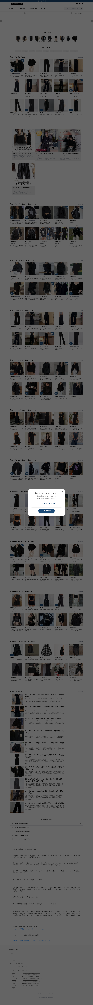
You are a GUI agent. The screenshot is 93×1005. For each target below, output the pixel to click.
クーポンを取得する (46, 510)
